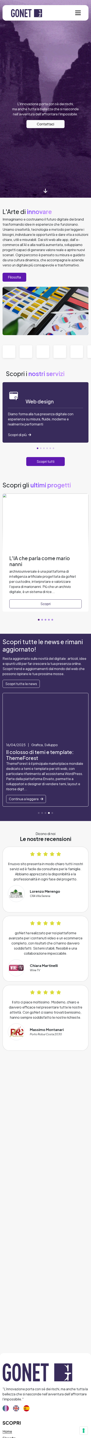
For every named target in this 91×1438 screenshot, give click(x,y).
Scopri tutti (45, 461)
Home (7, 1431)
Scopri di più (17, 434)
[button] (37, 448)
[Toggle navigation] (78, 13)
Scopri (45, 603)
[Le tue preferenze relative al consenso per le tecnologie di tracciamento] (84, 1431)
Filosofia (14, 277)
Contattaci (45, 124)
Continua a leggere (24, 799)
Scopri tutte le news (21, 683)
